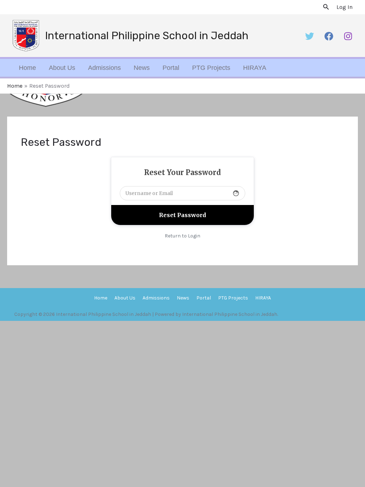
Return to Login (182, 236)
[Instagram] (348, 36)
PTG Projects (211, 67)
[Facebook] (328, 36)
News (142, 67)
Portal (171, 67)
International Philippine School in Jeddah (146, 35)
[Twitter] (309, 36)
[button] (326, 7)
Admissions (104, 67)
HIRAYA (254, 67)
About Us (62, 67)
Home (27, 67)
